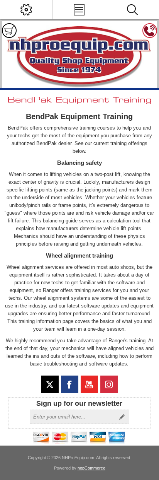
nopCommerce (91, 468)
